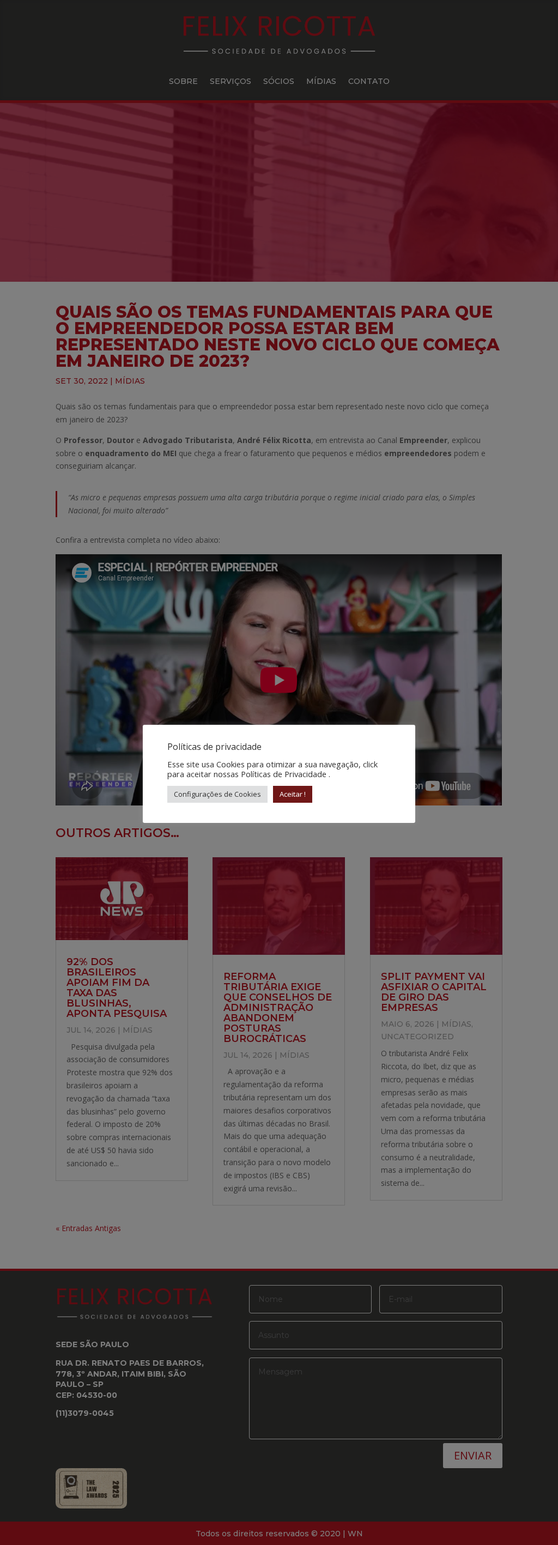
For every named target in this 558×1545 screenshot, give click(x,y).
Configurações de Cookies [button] (217, 794)
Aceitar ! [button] (293, 794)
